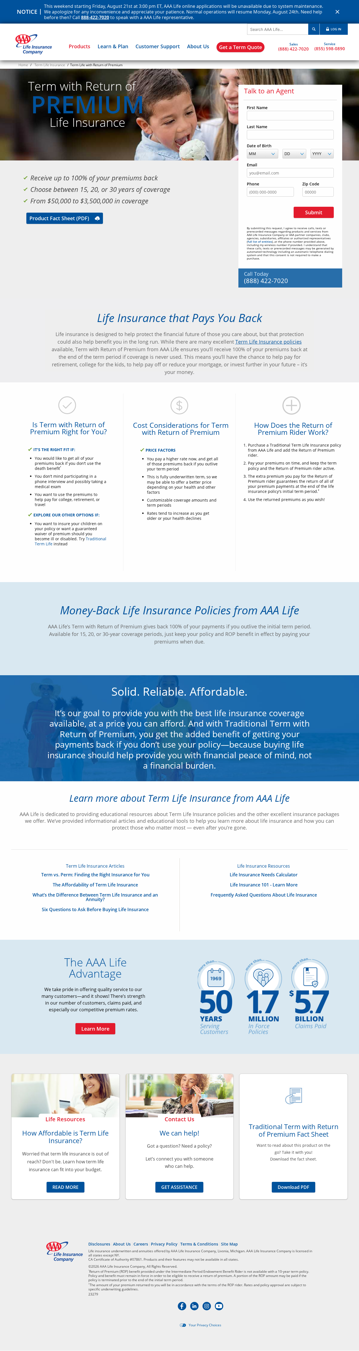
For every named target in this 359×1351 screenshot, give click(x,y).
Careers (141, 1244)
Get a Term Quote (240, 47)
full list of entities (260, 241)
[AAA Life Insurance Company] (33, 44)
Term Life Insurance (49, 65)
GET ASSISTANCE (179, 1187)
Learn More (95, 1028)
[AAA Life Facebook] (182, 1309)
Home (23, 65)
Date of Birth (259, 146)
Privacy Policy (164, 1244)
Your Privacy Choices (205, 1325)
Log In (335, 29)
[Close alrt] (337, 12)
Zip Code (310, 184)
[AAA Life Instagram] (207, 1309)
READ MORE (65, 1187)
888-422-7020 (95, 17)
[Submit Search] (313, 29)
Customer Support (157, 46)
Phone (253, 184)
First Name (257, 108)
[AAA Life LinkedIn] (195, 1309)
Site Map (229, 1244)
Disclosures (99, 1244)
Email (252, 165)
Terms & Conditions (199, 1244)
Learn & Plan (113, 46)
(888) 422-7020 (293, 49)
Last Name (257, 127)
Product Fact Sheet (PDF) (59, 218)
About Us (198, 46)
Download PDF (293, 1187)
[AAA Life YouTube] (219, 1309)
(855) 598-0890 (329, 48)
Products (79, 46)
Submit (313, 212)
